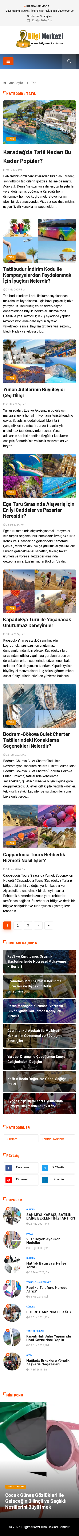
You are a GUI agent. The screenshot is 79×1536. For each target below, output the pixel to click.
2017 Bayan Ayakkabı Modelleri (43, 1240)
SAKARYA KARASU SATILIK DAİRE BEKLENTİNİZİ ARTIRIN (50, 1216)
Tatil (11, 139)
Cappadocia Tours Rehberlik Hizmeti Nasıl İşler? (34, 857)
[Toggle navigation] (8, 61)
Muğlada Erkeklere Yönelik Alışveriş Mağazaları (48, 1362)
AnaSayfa (16, 83)
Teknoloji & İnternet (38, 1282)
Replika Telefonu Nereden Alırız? (48, 1289)
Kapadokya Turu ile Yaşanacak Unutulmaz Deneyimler (37, 622)
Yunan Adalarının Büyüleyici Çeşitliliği (34, 392)
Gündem (11, 1139)
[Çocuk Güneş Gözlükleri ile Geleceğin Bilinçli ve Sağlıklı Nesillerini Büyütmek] (39, 1460)
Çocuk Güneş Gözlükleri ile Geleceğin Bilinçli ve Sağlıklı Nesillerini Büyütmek (36, 1501)
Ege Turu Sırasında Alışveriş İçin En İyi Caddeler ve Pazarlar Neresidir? (38, 510)
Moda (29, 1234)
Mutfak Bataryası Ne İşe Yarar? (46, 1265)
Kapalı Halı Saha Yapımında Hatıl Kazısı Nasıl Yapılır (48, 1338)
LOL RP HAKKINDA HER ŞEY (48, 1311)
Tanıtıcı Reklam (53, 1139)
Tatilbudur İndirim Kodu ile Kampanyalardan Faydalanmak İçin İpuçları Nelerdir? (37, 275)
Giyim (29, 1355)
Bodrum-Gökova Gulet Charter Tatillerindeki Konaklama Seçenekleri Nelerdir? (36, 740)
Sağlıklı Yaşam (15, 1486)
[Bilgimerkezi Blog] (39, 39)
